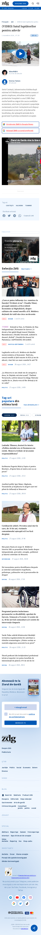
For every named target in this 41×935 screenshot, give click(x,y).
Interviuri (6, 559)
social (33, 808)
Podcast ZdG (28, 795)
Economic (27, 767)
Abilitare (5, 832)
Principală (5, 22)
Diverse (5, 771)
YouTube (17, 897)
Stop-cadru (27, 841)
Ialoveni (19, 206)
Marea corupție (22, 854)
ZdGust (5, 815)
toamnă (28, 206)
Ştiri (12, 22)
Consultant (22, 806)
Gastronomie (7, 802)
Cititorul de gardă (9, 806)
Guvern (9, 415)
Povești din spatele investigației (14, 858)
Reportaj (13, 841)
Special (5, 826)
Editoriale (15, 799)
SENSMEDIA (24, 929)
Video (4, 778)
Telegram (10, 897)
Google (14, 903)
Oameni (23, 832)
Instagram (30, 897)
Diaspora (5, 799)
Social (4, 579)
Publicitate (6, 752)
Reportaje (14, 832)
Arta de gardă (19, 802)
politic (27, 808)
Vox (20, 841)
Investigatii (7, 848)
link (7, 255)
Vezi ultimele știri (31, 405)
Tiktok (27, 903)
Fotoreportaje (33, 832)
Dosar (10, 319)
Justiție (5, 767)
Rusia (24, 415)
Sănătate (17, 795)
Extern (34, 767)
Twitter (20, 903)
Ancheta (5, 854)
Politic (5, 387)
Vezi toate (25, 269)
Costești (10, 206)
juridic (20, 808)
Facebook (23, 897)
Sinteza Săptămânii (16, 344)
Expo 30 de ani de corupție (21, 836)
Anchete (5, 841)
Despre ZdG (6, 748)
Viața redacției (26, 799)
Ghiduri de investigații (10, 861)
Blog (4, 789)
